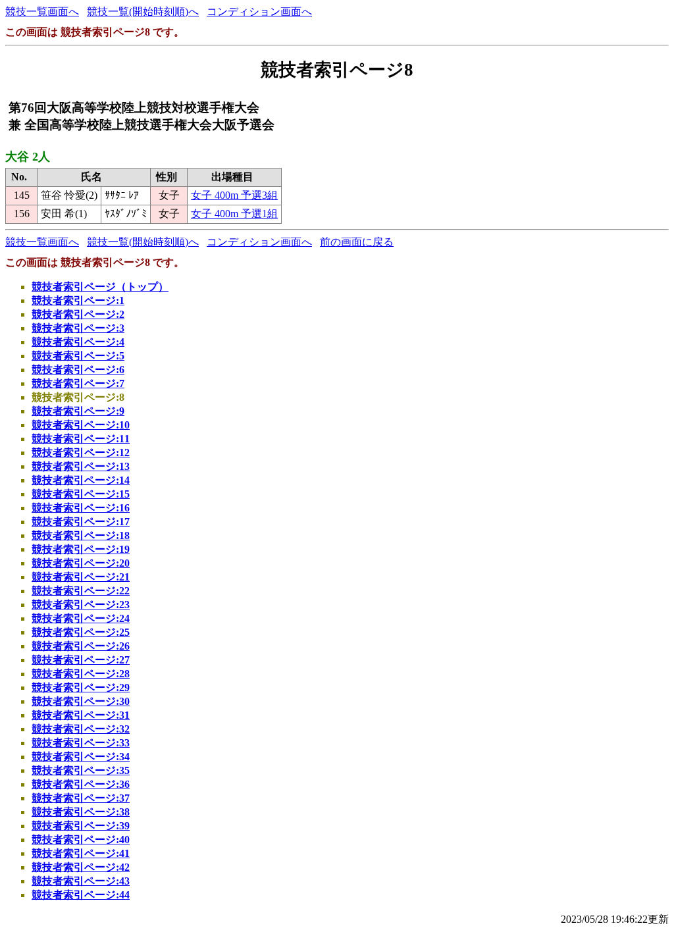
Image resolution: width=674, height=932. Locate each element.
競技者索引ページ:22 (81, 590)
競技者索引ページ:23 (81, 604)
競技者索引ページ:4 (78, 342)
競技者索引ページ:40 (81, 839)
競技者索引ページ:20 (81, 563)
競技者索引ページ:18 (81, 535)
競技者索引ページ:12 (81, 452)
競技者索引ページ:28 (81, 673)
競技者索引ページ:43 (81, 881)
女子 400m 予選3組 (234, 195)
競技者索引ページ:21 (81, 576)
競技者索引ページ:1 (78, 300)
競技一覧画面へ (42, 11)
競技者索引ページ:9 (78, 411)
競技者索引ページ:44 (81, 894)
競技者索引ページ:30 (81, 701)
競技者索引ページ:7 (78, 383)
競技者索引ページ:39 (81, 825)
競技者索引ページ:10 (81, 424)
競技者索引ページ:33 (81, 742)
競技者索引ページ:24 (81, 618)
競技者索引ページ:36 (81, 784)
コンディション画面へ (259, 11)
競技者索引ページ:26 (81, 646)
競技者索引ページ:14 (81, 480)
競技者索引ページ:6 (78, 369)
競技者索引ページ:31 (81, 715)
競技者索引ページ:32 (81, 729)
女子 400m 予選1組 (234, 213)
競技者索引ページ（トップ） (100, 286)
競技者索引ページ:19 (81, 549)
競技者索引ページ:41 (81, 853)
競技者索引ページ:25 (81, 632)
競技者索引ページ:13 (81, 466)
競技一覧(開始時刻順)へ (143, 11)
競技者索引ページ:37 (81, 798)
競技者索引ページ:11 (81, 438)
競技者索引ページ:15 (81, 494)
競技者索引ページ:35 (81, 770)
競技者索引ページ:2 (78, 314)
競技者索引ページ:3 (78, 328)
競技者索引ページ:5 (78, 355)
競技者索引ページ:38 (81, 811)
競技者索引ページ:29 (81, 687)
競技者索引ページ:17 (81, 521)
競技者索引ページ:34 (81, 756)
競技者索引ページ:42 (81, 867)
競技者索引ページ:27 (81, 659)
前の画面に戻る (357, 241)
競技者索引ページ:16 (81, 507)
